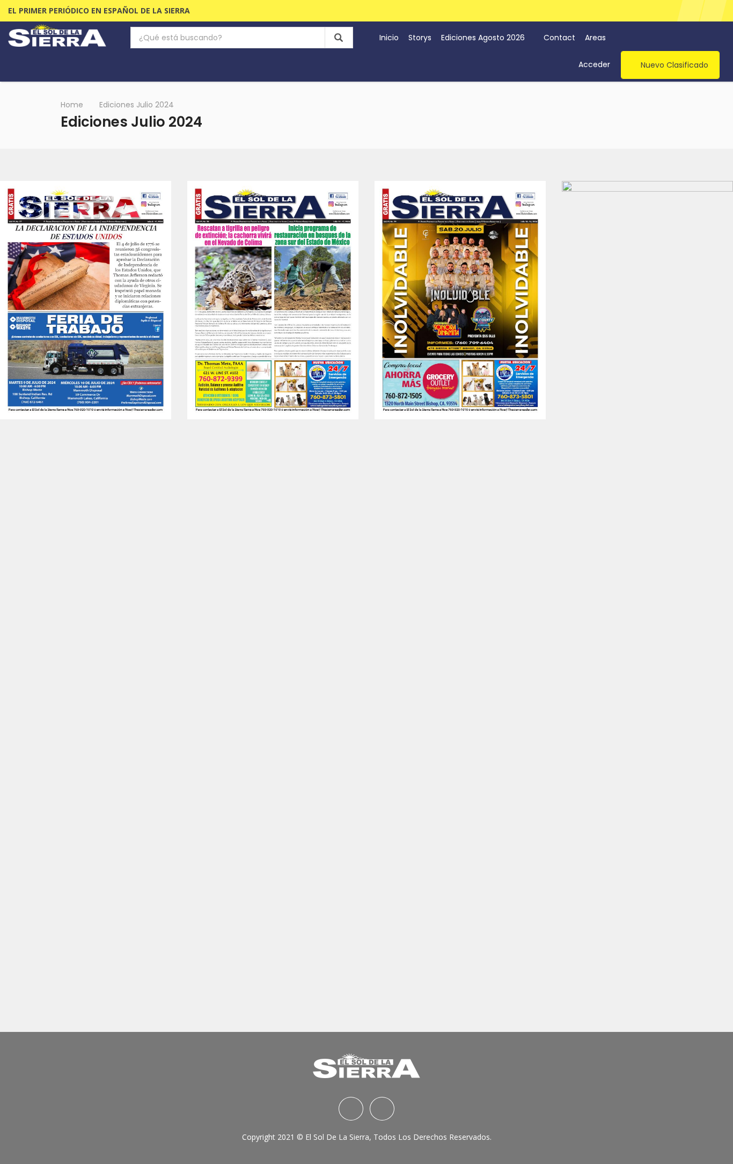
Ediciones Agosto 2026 (484, 37)
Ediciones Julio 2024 (136, 104)
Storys (419, 37)
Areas (596, 37)
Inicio (389, 37)
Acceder (594, 64)
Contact (559, 37)
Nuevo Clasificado (674, 65)
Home (72, 104)
